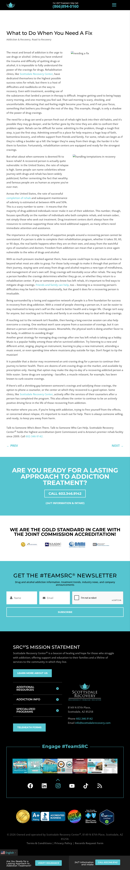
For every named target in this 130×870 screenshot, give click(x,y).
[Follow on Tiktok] (86, 786)
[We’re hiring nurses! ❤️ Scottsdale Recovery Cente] (35, 766)
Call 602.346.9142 (107, 862)
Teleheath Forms (29, 727)
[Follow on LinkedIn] (44, 786)
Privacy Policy (63, 843)
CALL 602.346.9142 (65, 494)
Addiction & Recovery (18, 39)
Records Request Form (89, 843)
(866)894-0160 (66, 6)
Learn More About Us (32, 673)
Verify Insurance (48, 863)
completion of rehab (18, 198)
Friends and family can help (52, 285)
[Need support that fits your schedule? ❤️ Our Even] (95, 766)
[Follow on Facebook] (30, 786)
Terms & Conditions (39, 843)
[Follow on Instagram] (58, 786)
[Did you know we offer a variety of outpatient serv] (109, 766)
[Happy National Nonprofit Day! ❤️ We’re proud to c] (65, 766)
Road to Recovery (41, 39)
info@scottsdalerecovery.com (93, 722)
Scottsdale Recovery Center (36, 74)
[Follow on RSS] (99, 786)
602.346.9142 (84, 718)
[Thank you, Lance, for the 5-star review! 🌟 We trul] (49, 766)
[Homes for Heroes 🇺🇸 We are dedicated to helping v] (79, 766)
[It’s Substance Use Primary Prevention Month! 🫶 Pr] (20, 766)
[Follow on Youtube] (72, 786)
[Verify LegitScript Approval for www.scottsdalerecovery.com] (107, 817)
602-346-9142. (34, 436)
